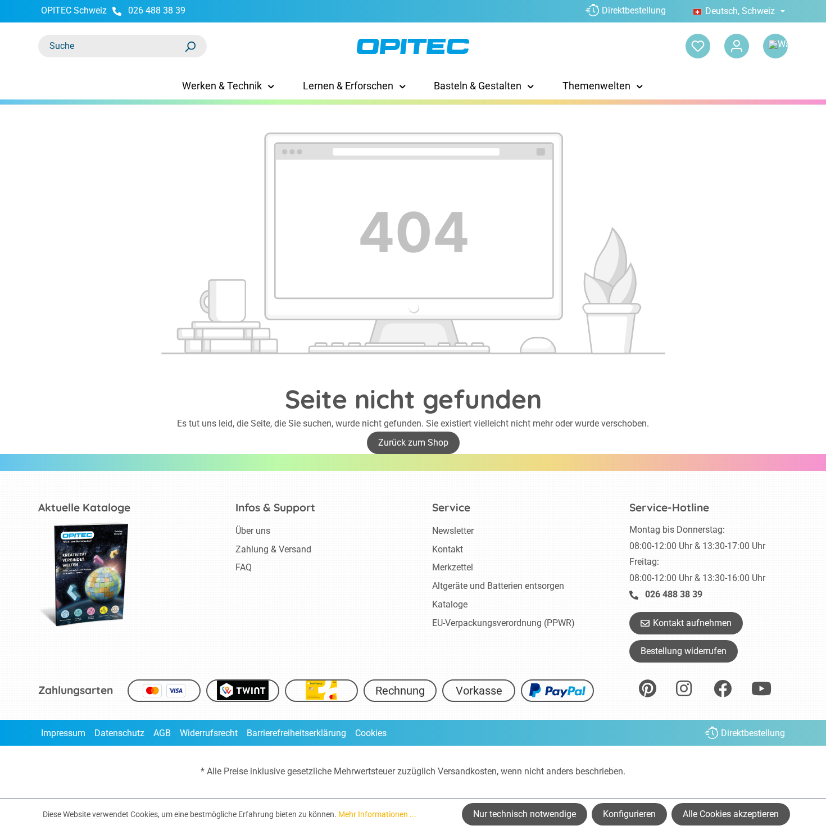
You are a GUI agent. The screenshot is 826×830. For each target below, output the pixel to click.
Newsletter (453, 530)
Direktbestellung (634, 10)
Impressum (63, 733)
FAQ (243, 567)
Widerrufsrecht (209, 733)
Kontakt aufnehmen (692, 623)
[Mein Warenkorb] (775, 46)
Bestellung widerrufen (684, 651)
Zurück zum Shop (413, 442)
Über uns (252, 530)
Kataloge (450, 604)
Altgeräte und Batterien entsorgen (498, 585)
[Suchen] (190, 46)
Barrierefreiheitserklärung (296, 733)
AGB (162, 733)
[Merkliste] (698, 46)
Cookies (371, 733)
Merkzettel (452, 567)
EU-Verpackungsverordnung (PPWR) (503, 623)
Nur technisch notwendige (524, 814)
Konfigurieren (629, 814)
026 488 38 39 (156, 10)
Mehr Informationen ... (377, 814)
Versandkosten (467, 771)
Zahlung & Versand (273, 549)
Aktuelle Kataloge (84, 507)
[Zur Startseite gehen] (413, 46)
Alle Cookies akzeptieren (731, 814)
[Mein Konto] (736, 46)
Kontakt (447, 549)
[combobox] (111, 46)
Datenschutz (119, 733)
